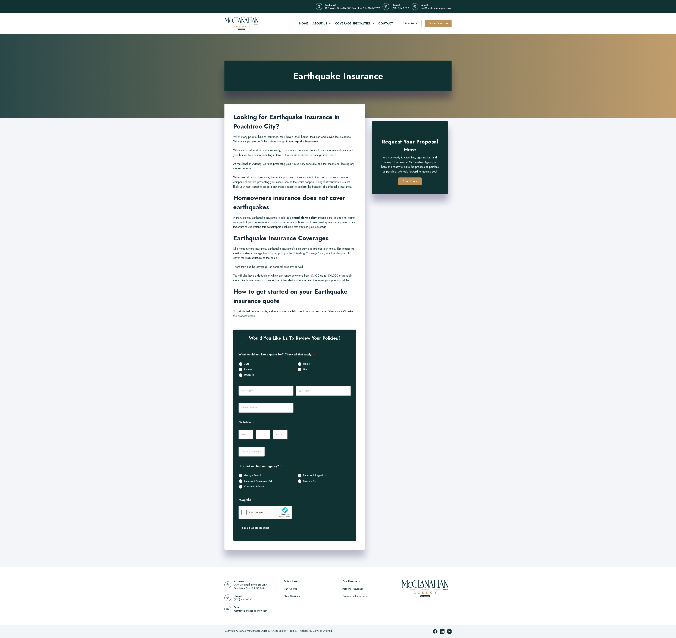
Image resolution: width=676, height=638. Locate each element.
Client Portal (410, 23)
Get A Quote (436, 23)
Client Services (291, 596)
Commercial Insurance (354, 596)
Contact (385, 23)
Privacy (293, 631)
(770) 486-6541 (243, 599)
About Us (319, 23)
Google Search (253, 475)
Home (303, 23)
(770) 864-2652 (400, 8)
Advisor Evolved (322, 631)
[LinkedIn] (442, 631)
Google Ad (309, 481)
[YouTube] (449, 631)
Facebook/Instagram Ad (258, 481)
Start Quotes (290, 589)
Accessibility (279, 631)
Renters (248, 369)
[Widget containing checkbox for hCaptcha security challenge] (265, 512)
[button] (410, 181)
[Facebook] (435, 631)
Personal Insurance (353, 589)
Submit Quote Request (255, 528)
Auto (246, 364)
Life (305, 369)
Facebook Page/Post (315, 475)
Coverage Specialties (353, 23)
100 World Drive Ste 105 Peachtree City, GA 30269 (352, 8)
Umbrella (249, 375)
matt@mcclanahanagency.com (436, 8)
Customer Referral (254, 486)
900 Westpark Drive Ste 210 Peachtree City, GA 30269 (250, 586)
